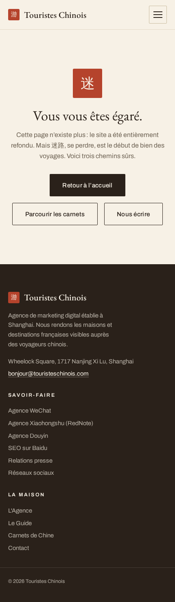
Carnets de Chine (31, 535)
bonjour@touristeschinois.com (48, 373)
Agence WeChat (29, 410)
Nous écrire (133, 214)
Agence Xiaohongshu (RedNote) (50, 423)
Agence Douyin (28, 435)
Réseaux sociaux (31, 472)
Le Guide (20, 523)
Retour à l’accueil (87, 185)
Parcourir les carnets (55, 214)
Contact (18, 548)
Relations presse (30, 460)
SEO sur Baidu (27, 448)
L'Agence (20, 510)
